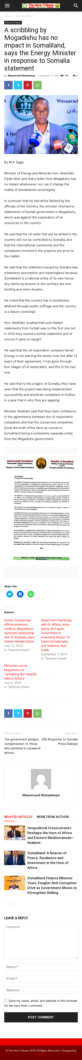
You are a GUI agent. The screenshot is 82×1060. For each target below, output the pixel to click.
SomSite (41, 1055)
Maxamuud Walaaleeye (21, 75)
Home (7, 16)
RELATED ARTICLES (18, 817)
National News (23, 16)
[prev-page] (6, 903)
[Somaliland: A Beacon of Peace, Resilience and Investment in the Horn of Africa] (14, 858)
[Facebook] (8, 85)
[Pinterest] (28, 85)
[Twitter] (18, 85)
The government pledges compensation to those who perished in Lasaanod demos (22, 746)
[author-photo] (41, 789)
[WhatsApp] (37, 85)
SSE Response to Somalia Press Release (60, 741)
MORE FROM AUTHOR (53, 817)
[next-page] (13, 903)
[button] (7, 5)
